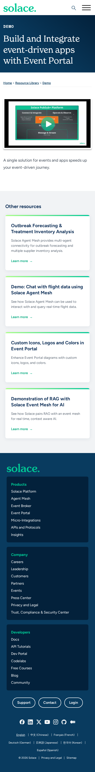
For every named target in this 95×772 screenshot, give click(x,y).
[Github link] (64, 722)
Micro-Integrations (25, 520)
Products (19, 484)
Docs (15, 639)
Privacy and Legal (24, 605)
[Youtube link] (47, 722)
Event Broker (21, 506)
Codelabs (18, 661)
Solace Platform (23, 491)
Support (23, 702)
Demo (46, 83)
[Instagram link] (56, 722)
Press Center (21, 598)
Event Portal (20, 513)
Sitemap (71, 757)
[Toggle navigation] (86, 7)
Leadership (19, 569)
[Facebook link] (22, 722)
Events (16, 590)
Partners (17, 583)
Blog (14, 675)
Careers (17, 562)
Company (19, 554)
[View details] (19, 7)
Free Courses (21, 668)
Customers (19, 576)
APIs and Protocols (25, 527)
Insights (17, 535)
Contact (49, 702)
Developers (20, 632)
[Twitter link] (39, 722)
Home (7, 83)
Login (73, 702)
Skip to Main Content (22, 16)
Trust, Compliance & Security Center (40, 612)
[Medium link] (73, 722)
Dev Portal (19, 654)
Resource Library (27, 83)
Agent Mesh (20, 498)
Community (20, 682)
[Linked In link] (31, 722)
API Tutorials (20, 646)
